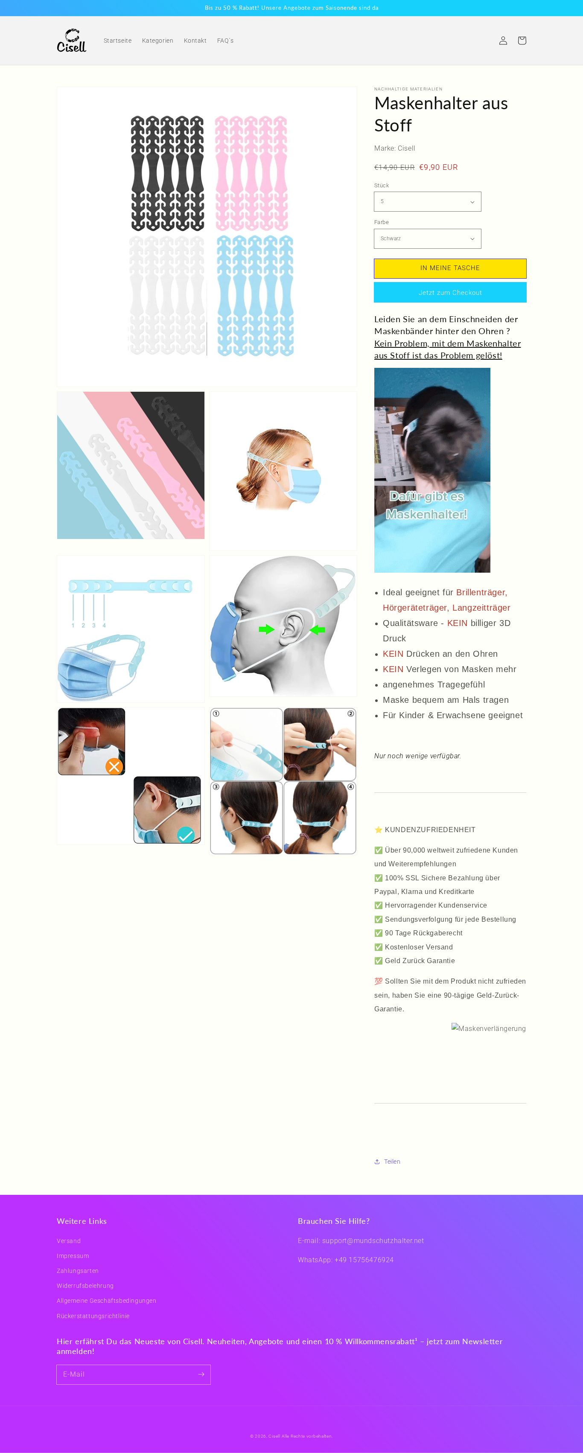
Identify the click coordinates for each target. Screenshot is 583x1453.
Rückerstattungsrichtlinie (93, 1316)
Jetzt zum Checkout (450, 293)
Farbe (381, 222)
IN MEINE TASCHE (450, 268)
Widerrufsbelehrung (85, 1285)
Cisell (274, 1436)
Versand (69, 1241)
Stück (381, 185)
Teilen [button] (392, 1161)
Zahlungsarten (78, 1270)
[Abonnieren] (201, 1374)
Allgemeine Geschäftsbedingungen (107, 1300)
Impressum (73, 1255)
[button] (484, 40)
